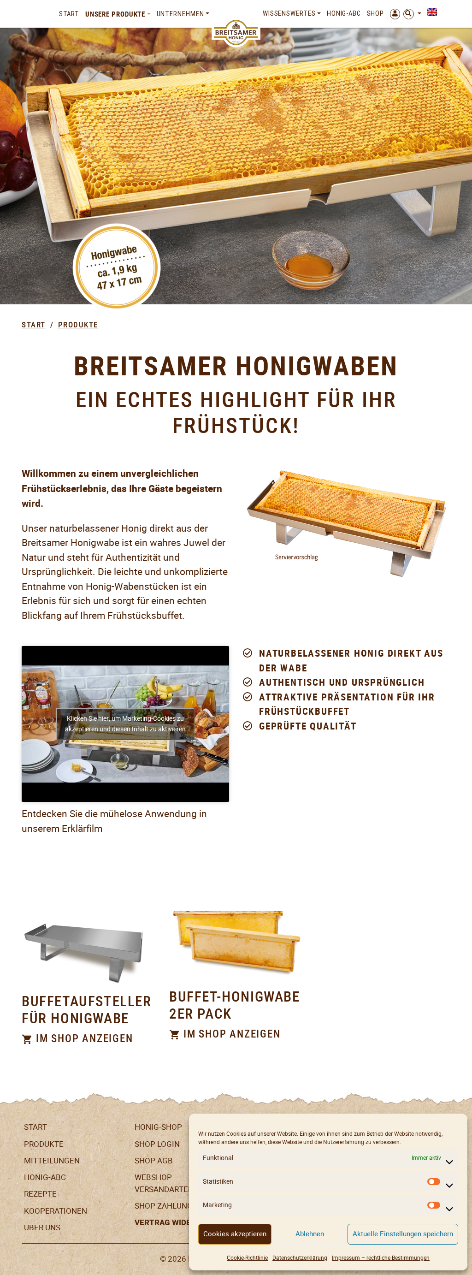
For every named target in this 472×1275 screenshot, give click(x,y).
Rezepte (40, 1193)
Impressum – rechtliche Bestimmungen (381, 1258)
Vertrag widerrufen (177, 1222)
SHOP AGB (154, 1160)
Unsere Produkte (115, 13)
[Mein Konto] (393, 14)
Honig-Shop (158, 1127)
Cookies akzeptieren (234, 1234)
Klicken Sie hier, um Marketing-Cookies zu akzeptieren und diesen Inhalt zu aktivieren (125, 724)
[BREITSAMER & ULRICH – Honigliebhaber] (236, 32)
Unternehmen (180, 14)
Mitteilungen (52, 1160)
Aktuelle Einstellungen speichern (403, 1234)
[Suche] (412, 14)
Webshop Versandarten (164, 1183)
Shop (375, 13)
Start (69, 14)
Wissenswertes (289, 13)
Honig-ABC (344, 13)
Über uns (42, 1227)
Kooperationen (55, 1210)
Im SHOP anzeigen (83, 1038)
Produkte (78, 324)
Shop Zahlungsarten (178, 1205)
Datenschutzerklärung (299, 1258)
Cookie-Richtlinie (247, 1258)
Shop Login (157, 1144)
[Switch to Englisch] (430, 12)
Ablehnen (309, 1234)
